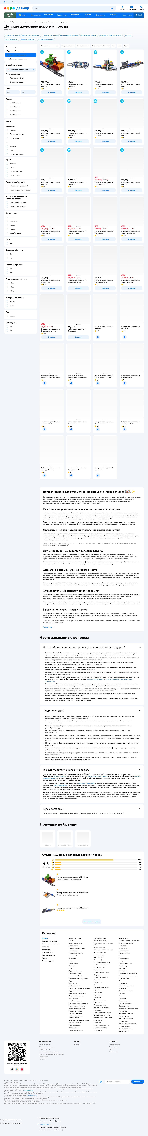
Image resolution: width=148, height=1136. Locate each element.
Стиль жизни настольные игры (128, 976)
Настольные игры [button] (48, 955)
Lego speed (97, 1022)
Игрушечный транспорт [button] (50, 944)
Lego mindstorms (124, 938)
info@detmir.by (28, 1090)
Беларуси (16, 1082)
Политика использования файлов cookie (51, 1054)
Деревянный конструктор (102, 1015)
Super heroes (98, 1002)
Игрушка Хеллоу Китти (101, 977)
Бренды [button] (45, 938)
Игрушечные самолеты (76, 991)
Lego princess (123, 948)
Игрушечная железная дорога (78, 981)
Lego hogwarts (98, 995)
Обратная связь (44, 1057)
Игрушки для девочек (75, 1013)
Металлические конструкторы (103, 1017)
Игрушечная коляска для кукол (128, 1008)
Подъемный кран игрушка (77, 996)
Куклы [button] (44, 958)
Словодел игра (123, 971)
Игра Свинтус (123, 983)
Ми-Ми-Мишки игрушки (101, 965)
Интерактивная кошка (125, 1029)
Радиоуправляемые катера (77, 1006)
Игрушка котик (123, 1021)
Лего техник (97, 997)
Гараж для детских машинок (77, 993)
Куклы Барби (123, 998)
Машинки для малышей (76, 1030)
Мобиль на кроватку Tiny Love (103, 950)
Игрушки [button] (45, 947)
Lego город (97, 990)
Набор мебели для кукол (126, 1013)
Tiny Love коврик (99, 955)
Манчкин (122, 956)
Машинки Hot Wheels (75, 976)
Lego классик (123, 946)
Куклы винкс (123, 1011)
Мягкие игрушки (124, 1016)
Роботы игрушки (74, 1028)
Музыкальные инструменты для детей (103, 944)
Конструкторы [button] (47, 952)
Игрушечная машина (75, 973)
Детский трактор (74, 998)
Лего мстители (98, 970)
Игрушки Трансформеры (101, 972)
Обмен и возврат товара (46, 1047)
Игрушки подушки (124, 1026)
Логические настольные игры (128, 973)
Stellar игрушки (73, 951)
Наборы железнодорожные (17, 59)
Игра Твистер (123, 966)
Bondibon (72, 966)
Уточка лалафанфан (100, 960)
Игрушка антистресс (75, 1022)
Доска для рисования (125, 963)
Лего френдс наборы (100, 1005)
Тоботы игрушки (74, 946)
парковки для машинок (86, 783)
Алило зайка (72, 958)
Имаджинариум (124, 958)
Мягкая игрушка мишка (126, 1018)
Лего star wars (98, 992)
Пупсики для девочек (125, 1003)
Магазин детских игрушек (77, 1008)
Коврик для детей (99, 947)
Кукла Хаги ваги (98, 957)
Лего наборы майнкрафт (101, 987)
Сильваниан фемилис (75, 943)
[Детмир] (16, 8)
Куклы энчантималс (75, 938)
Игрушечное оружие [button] (49, 941)
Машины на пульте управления (78, 978)
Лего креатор (98, 1020)
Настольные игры (124, 953)
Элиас (121, 981)
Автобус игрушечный (75, 1001)
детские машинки (60, 776)
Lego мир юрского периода (102, 1012)
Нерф (70, 968)
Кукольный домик (124, 1001)
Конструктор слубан (100, 1028)
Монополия (122, 988)
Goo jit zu (72, 961)
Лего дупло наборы (100, 1000)
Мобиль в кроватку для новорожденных (76, 1016)
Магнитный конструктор (101, 1007)
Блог (110, 1049)
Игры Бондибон (124, 978)
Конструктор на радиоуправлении (129, 940)
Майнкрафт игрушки (100, 938)
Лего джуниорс (123, 951)
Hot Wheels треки (74, 986)
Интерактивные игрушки (101, 940)
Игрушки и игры (17, 22)
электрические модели (95, 679)
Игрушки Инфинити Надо (77, 948)
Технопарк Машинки (75, 956)
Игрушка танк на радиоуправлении (79, 988)
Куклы (121, 996)
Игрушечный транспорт (35, 22)
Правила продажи (44, 1049)
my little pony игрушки (76, 953)
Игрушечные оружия (75, 971)
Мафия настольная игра (126, 986)
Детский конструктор (101, 985)
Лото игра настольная (125, 991)
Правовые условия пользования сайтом (35, 1080)
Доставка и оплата (44, 1044)
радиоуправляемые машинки (97, 776)
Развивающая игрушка (75, 1011)
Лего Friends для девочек (101, 1025)
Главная (6, 22)
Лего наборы (98, 980)
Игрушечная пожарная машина (78, 1003)
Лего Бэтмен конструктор (102, 962)
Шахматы (122, 968)
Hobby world (123, 961)
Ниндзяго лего (98, 982)
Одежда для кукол (124, 1006)
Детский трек (73, 983)
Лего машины (98, 1030)
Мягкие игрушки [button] (48, 961)
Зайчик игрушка (124, 1031)
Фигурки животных (100, 952)
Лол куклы (122, 993)
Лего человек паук (99, 967)
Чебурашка (97, 975)
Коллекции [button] (46, 950)
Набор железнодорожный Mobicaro (72, 877)
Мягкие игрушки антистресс (127, 1024)
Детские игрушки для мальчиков (79, 1020)
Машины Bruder (74, 963)
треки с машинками (60, 785)
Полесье (71, 940)
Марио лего (97, 1010)
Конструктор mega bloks (126, 943)
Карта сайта (42, 1059)
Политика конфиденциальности (49, 1052)
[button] (139, 15)
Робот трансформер (75, 1025)
